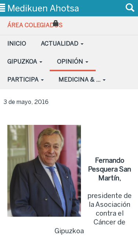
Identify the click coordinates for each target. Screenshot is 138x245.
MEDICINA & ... (80, 79)
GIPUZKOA (23, 61)
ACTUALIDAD (60, 43)
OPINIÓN (71, 61)
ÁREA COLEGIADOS (35, 25)
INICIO (16, 43)
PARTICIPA (23, 79)
